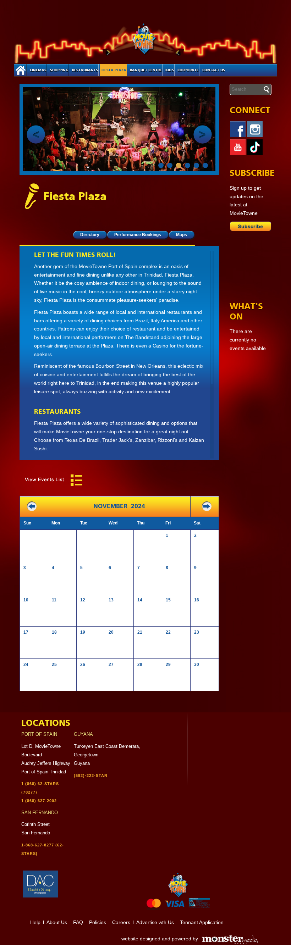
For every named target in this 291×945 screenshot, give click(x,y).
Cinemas (38, 70)
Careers (121, 922)
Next (202, 134)
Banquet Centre (146, 70)
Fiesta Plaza (113, 70)
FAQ (78, 922)
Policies (97, 922)
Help (35, 922)
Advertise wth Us (155, 922)
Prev (36, 134)
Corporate (188, 70)
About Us (56, 922)
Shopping (59, 70)
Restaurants (85, 70)
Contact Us (213, 70)
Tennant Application (202, 922)
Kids (169, 70)
